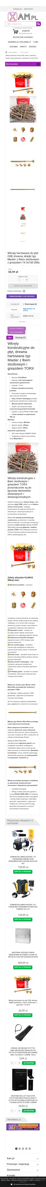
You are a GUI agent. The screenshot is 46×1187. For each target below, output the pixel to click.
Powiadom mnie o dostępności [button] (22, 296)
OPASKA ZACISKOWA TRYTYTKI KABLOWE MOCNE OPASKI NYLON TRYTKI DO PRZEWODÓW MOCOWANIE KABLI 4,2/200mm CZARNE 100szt (23, 1051)
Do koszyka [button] (29, 1063)
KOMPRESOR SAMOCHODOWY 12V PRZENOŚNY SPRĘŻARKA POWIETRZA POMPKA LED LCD (23, 907)
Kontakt (33, 47)
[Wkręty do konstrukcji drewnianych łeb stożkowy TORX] (23, 82)
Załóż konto (28, 9)
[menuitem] (23, 37)
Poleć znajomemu (16, 332)
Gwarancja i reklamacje (19, 42)
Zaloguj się (17, 9)
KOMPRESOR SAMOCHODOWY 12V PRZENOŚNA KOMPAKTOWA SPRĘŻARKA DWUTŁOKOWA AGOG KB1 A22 (23, 860)
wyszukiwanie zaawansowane (23, 28)
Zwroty (23, 47)
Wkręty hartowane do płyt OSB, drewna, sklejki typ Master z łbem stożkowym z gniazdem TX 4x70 (23, 1002)
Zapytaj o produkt (17, 328)
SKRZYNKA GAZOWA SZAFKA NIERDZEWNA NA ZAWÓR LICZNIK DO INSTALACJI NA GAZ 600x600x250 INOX (23, 955)
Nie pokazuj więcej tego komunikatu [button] (25, 1184)
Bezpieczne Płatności (23, 37)
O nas (35, 42)
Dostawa (13, 47)
